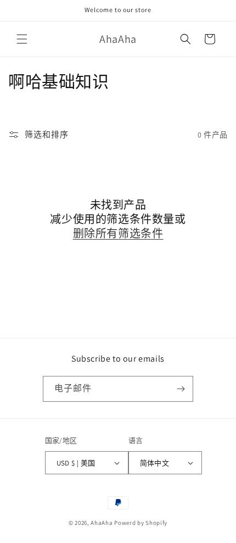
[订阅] (180, 389)
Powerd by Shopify (140, 523)
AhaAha (102, 523)
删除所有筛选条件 (118, 233)
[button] (22, 39)
